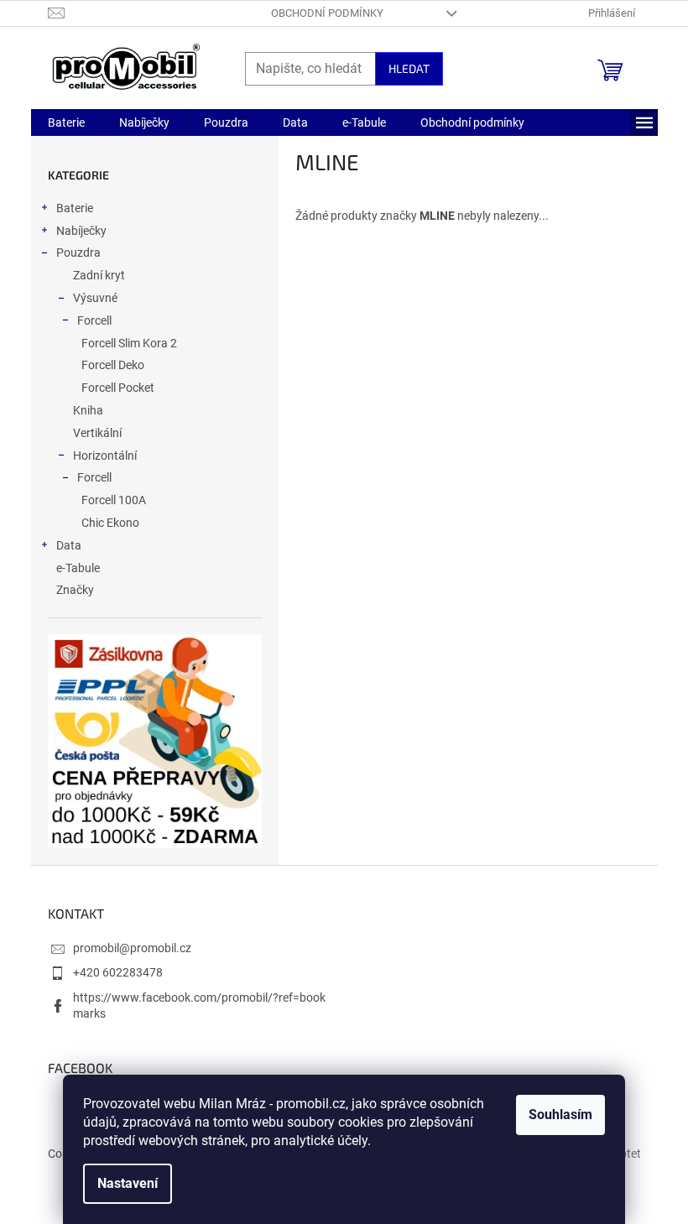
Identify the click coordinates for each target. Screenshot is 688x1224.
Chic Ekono (110, 522)
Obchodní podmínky (327, 13)
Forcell (94, 320)
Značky (75, 589)
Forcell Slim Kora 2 (129, 343)
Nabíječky (81, 230)
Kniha (88, 410)
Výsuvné (95, 298)
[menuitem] (66, 122)
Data (68, 545)
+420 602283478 (118, 972)
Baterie (74, 208)
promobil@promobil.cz (132, 948)
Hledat (409, 68)
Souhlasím (560, 1114)
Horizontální (105, 455)
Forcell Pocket (117, 387)
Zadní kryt (99, 275)
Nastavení (127, 1183)
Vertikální (97, 433)
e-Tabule (78, 568)
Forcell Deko (112, 365)
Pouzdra (78, 252)
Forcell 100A (113, 500)
